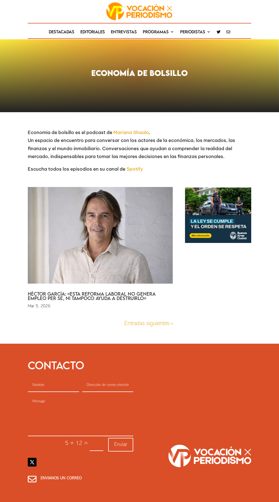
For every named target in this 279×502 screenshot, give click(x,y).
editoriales (92, 32)
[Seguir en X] (32, 462)
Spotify (134, 169)
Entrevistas (124, 32)
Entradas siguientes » (148, 323)
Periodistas (192, 32)
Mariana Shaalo (130, 132)
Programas (156, 32)
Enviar (120, 444)
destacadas (61, 32)
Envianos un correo (61, 478)
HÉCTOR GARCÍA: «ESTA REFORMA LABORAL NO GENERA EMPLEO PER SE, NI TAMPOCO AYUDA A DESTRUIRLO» (92, 296)
